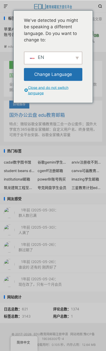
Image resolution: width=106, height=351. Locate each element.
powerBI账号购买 (52, 179)
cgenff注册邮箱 (50, 170)
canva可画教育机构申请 (87, 170)
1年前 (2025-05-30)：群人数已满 (38, 213)
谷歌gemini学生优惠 (53, 162)
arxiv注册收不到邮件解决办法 (87, 162)
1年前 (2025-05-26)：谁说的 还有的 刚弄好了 (38, 264)
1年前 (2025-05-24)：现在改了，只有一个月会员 (40, 281)
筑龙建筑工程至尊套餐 (19, 187)
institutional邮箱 (17, 179)
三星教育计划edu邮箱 (87, 187)
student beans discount (19, 170)
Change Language (53, 74)
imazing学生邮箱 (85, 179)
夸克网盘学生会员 (52, 187)
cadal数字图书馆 (17, 162)
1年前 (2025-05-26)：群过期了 (38, 247)
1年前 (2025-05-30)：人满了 (38, 230)
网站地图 (76, 334)
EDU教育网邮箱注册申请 (53, 6)
